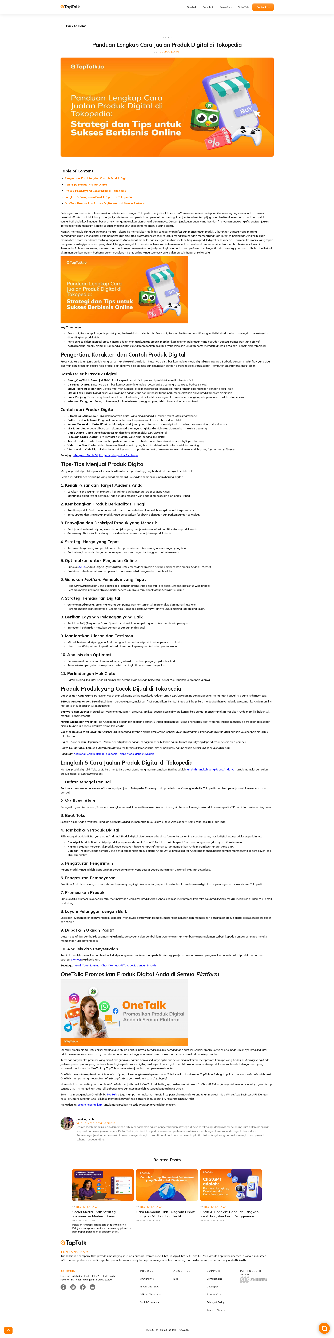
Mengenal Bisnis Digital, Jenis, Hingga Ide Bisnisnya (105, 455)
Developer (212, 1286)
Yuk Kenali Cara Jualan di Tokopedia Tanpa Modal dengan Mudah (113, 753)
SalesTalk (243, 7)
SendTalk (208, 7)
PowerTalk (226, 7)
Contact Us (263, 7)
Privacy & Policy (215, 1302)
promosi (76, 959)
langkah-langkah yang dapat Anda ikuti (211, 769)
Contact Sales (214, 1278)
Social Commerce (149, 1302)
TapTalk (112, 1094)
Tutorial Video (214, 1294)
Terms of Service (216, 1310)
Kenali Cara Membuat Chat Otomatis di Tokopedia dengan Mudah (114, 965)
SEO (82, 567)
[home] (73, 7)
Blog (175, 1278)
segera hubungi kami (90, 1104)
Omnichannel (147, 1278)
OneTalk (192, 7)
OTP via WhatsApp (150, 1294)
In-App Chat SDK (149, 1286)
